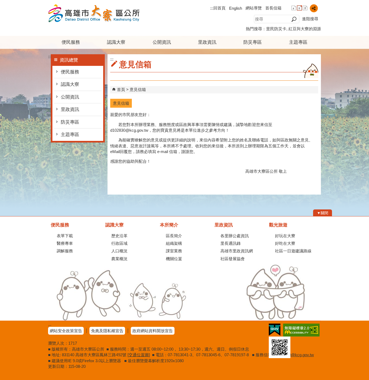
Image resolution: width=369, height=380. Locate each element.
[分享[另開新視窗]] (313, 8)
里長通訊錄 (230, 243)
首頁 (121, 89)
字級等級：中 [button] (299, 8)
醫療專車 (65, 243)
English (235, 8)
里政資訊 (207, 42)
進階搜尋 (310, 18)
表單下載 (65, 235)
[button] (293, 19)
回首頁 (219, 8)
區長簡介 (174, 235)
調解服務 (65, 251)
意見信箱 (138, 89)
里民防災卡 (276, 28)
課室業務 (174, 251)
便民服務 (71, 42)
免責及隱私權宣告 (107, 330)
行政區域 (119, 243)
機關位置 (174, 258)
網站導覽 (254, 8)
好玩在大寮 (285, 235)
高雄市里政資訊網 (236, 251)
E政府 (274, 330)
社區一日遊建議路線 (293, 251)
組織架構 (174, 243)
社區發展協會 (232, 258)
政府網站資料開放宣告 (152, 330)
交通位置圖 (139, 354)
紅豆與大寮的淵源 (305, 28)
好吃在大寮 (285, 243)
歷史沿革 (119, 235)
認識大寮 (116, 42)
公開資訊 (162, 42)
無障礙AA (301, 330)
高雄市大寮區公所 (93, 13)
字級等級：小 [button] (293, 8)
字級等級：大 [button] (305, 8)
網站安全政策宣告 (66, 330)
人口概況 (119, 251)
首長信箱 (273, 8)
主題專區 (298, 42)
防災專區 (252, 42)
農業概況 (119, 258)
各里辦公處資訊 (234, 235)
